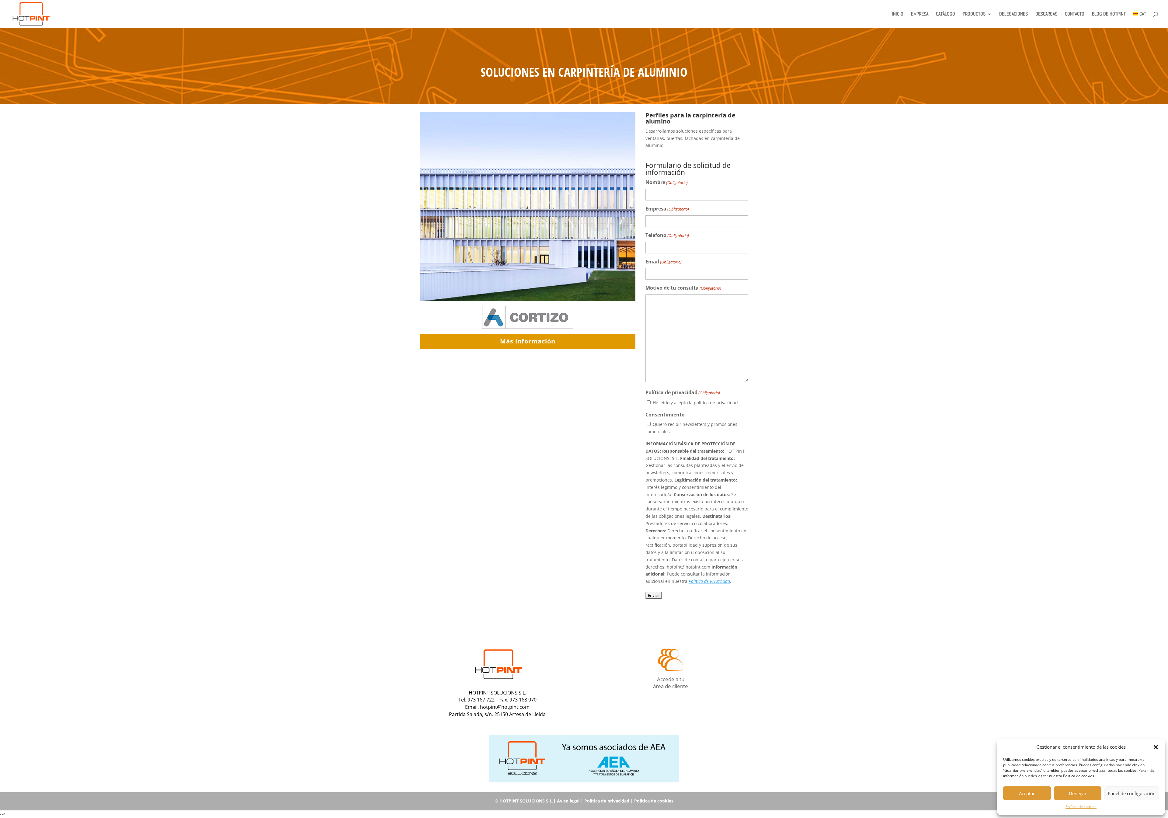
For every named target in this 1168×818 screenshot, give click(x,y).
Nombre (666, 182)
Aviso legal (568, 801)
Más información (527, 341)
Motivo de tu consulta (683, 287)
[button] (1156, 747)
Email (663, 261)
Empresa (667, 208)
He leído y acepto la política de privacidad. (696, 403)
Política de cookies (1081, 806)
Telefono (667, 235)
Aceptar (1027, 793)
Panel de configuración (1132, 793)
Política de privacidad (606, 801)
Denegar (1077, 793)
